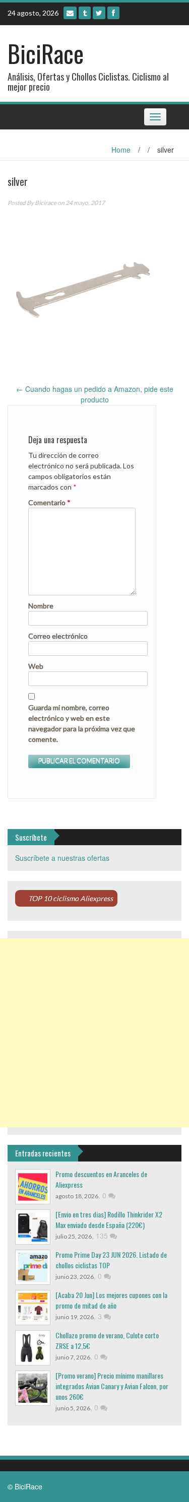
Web (35, 666)
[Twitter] (99, 13)
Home (121, 150)
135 (103, 1236)
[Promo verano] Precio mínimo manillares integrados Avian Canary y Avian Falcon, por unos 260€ (111, 1386)
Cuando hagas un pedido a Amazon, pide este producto (94, 394)
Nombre (40, 605)
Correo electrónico (58, 636)
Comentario (49, 502)
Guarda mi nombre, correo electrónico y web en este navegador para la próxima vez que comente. (81, 723)
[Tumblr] (85, 13)
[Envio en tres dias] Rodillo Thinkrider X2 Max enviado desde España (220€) (108, 1219)
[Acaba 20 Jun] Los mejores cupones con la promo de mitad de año (111, 1300)
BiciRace (46, 53)
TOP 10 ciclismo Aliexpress (70, 898)
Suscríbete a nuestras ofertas (62, 858)
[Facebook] (113, 13)
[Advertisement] (94, 1032)
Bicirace (45, 203)
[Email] (70, 13)
